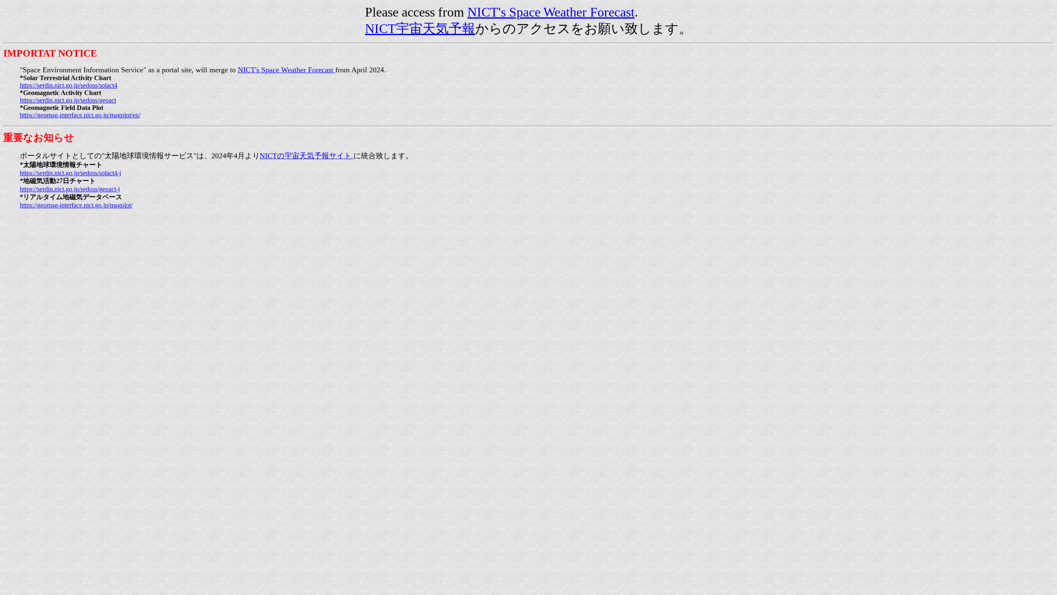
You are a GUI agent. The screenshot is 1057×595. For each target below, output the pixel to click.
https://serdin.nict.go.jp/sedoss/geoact (68, 100)
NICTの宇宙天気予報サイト (306, 156)
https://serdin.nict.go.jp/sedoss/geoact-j (70, 189)
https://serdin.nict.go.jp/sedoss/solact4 (68, 85)
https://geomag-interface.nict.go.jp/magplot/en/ (80, 115)
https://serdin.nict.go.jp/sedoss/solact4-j (70, 172)
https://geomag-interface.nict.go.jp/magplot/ (76, 205)
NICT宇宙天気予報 (420, 28)
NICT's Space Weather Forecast (551, 12)
